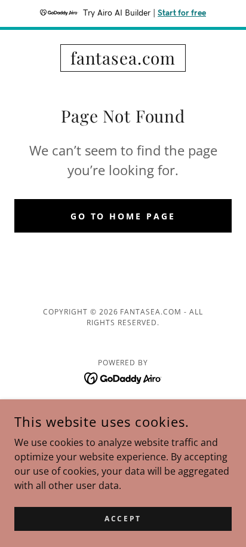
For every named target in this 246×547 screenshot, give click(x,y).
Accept (122, 519)
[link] (123, 58)
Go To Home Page (123, 216)
